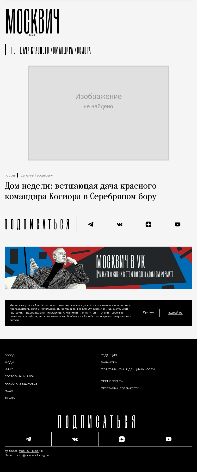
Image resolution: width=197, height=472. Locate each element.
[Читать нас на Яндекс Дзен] (148, 224)
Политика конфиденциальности (128, 369)
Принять (148, 312)
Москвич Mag (29, 451)
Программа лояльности (120, 388)
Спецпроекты (112, 381)
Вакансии (109, 362)
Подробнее (175, 313)
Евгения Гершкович (37, 175)
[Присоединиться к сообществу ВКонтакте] (119, 224)
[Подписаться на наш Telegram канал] (90, 224)
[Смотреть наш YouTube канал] (177, 224)
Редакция (109, 355)
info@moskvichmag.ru (33, 455)
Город (10, 175)
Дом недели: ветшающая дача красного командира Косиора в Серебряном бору (81, 192)
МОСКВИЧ (32, 21)
